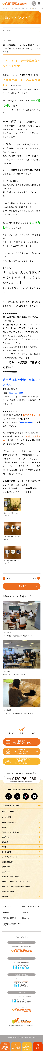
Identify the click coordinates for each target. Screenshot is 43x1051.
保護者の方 (6, 837)
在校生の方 (6, 867)
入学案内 (5, 847)
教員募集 (25, 912)
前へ (8, 578)
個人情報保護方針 (9, 918)
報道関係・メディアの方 (10, 876)
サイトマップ (8, 906)
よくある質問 (6, 852)
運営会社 (6, 912)
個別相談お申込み (8, 891)
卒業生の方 (6, 872)
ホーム (5, 8)
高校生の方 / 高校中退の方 (11, 832)
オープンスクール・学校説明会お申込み (16, 886)
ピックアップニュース (10, 857)
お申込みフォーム (31, 414)
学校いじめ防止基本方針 (30, 906)
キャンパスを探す (14, 8)
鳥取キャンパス (26, 8)
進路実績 (5, 842)
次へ (34, 578)
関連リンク (26, 918)
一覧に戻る (21, 586)
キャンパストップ (9, 31)
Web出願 (5, 896)
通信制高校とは (7, 862)
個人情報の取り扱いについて (12, 925)
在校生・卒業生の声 (9, 822)
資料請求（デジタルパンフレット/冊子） (16, 881)
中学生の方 (6, 827)
